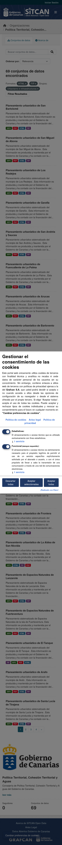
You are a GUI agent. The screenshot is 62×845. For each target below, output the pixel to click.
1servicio (18, 441)
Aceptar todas (51, 482)
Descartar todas (10, 482)
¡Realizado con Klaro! (49, 490)
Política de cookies (16, 419)
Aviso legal (35, 419)
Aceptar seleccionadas (31, 482)
